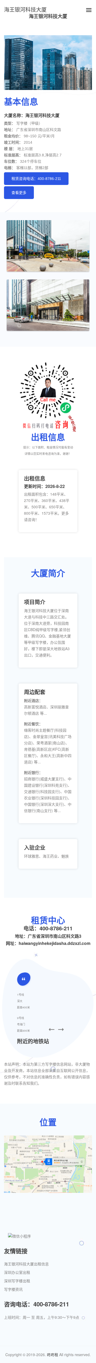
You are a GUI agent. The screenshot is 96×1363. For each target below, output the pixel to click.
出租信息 (34, 478)
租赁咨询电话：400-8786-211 (36, 178)
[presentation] (51, 1030)
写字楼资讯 (13, 1289)
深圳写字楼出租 (17, 1281)
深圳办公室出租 (17, 1272)
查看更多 (18, 193)
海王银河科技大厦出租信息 (26, 1264)
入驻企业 (34, 847)
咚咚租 (52, 1354)
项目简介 (34, 602)
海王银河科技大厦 (25, 10)
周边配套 (34, 692)
